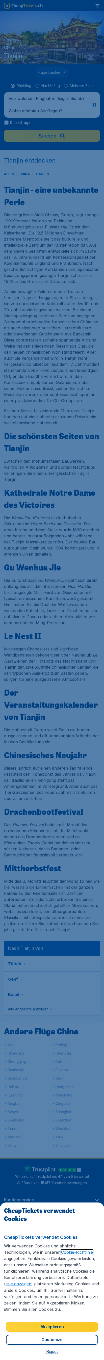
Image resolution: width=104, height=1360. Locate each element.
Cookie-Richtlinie (77, 1252)
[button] (52, 1351)
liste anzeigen (18, 1283)
